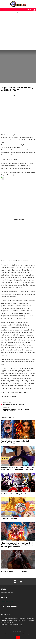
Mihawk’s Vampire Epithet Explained (15, 571)
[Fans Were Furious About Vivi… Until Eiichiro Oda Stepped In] (18, 429)
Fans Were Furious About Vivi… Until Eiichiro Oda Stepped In (15, 442)
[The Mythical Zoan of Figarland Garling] (18, 482)
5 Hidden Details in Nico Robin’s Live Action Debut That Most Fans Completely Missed (17, 468)
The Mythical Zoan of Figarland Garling (16, 494)
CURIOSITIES (4, 464)
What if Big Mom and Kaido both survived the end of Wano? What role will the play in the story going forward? (17, 545)
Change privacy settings (7, 601)
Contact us (17, 634)
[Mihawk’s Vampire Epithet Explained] (18, 559)
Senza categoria (6, 438)
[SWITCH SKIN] (34, 9)
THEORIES (4, 491)
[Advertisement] (18, 31)
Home (6, 634)
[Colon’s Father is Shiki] (18, 507)
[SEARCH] (31, 9)
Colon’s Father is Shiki (9, 518)
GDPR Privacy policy (26, 634)
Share (3, 178)
